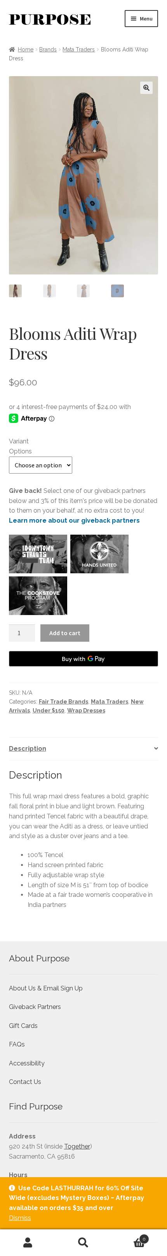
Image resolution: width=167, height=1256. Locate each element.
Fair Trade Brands (63, 702)
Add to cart (64, 633)
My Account (28, 1243)
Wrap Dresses (86, 710)
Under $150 (48, 710)
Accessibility (27, 1063)
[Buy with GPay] (83, 658)
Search (83, 1243)
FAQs (17, 1044)
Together (77, 1146)
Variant (19, 441)
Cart (128, 1236)
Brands (48, 49)
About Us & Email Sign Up (46, 988)
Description (27, 748)
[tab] (83, 749)
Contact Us (25, 1082)
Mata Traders (79, 49)
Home (25, 49)
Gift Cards (23, 1025)
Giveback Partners (35, 1007)
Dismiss (20, 1218)
